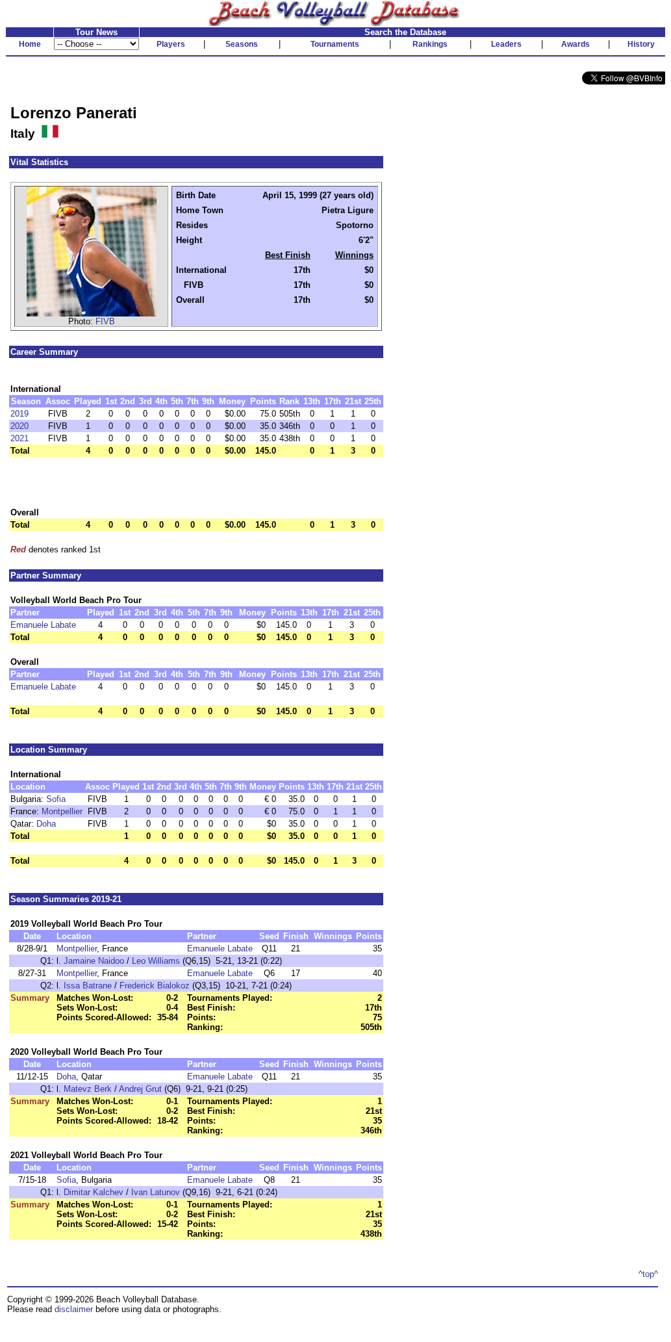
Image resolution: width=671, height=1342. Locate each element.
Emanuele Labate (43, 625)
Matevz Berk (88, 1089)
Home (30, 44)
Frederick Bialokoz (155, 985)
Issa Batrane (88, 985)
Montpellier (62, 811)
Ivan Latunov (155, 1192)
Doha (46, 824)
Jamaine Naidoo (94, 961)
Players (171, 44)
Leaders (506, 44)
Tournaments (334, 44)
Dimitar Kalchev (93, 1192)
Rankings (430, 44)
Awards (575, 44)
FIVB (105, 321)
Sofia (56, 799)
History (641, 44)
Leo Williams (156, 961)
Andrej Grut (140, 1089)
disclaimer (74, 1309)
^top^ (648, 1274)
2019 (19, 414)
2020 (19, 426)
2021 (19, 438)
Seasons (241, 44)
